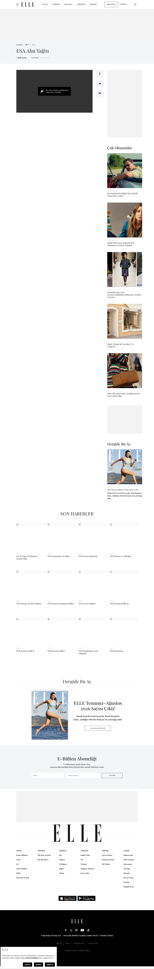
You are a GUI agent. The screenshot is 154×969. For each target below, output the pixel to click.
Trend (18, 859)
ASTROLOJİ (81, 4)
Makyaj (62, 859)
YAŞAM (126, 850)
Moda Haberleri (22, 855)
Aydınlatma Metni (78, 943)
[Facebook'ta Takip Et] (65, 930)
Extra (33, 45)
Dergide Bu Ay (128, 887)
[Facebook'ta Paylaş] (100, 74)
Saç (60, 855)
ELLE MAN (68, 4)
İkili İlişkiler (106, 864)
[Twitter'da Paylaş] (100, 83)
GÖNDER (112, 775)
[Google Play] (86, 898)
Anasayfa (19, 45)
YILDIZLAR (84, 850)
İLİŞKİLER (93, 4)
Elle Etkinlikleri (43, 859)
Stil (17, 864)
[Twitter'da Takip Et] (71, 930)
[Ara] (135, 4)
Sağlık (61, 868)
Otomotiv (126, 873)
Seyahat (126, 882)
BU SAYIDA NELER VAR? (97, 728)
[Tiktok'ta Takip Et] (88, 930)
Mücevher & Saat (22, 877)
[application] (54, 91)
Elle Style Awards (44, 855)
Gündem (84, 864)
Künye (67, 943)
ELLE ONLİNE (35, 58)
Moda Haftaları (21, 868)
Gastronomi (127, 864)
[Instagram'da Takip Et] (76, 930)
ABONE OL (111, 4)
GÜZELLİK (56, 4)
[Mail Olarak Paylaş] (100, 93)
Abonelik (59, 943)
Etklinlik (41, 850)
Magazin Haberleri (87, 868)
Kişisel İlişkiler (107, 855)
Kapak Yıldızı (85, 855)
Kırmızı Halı (85, 873)
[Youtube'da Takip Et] (82, 930)
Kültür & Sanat (128, 859)
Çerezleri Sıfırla (93, 943)
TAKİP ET (123, 4)
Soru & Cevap (128, 877)
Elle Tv (27, 45)
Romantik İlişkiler (108, 859)
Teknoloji (126, 868)
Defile (18, 873)
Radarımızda (128, 855)
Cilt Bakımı (63, 864)
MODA (45, 4)
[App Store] (68, 898)
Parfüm (61, 873)
